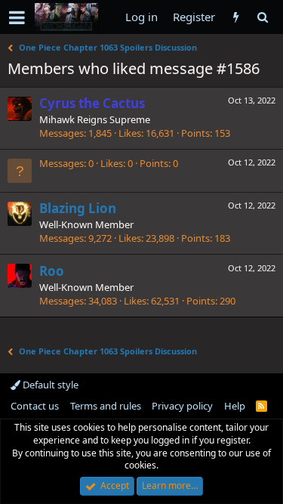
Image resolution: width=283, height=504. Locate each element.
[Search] (262, 17)
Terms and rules (105, 406)
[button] (17, 17)
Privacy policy (182, 406)
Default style (49, 384)
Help (234, 406)
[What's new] (236, 17)
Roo (51, 271)
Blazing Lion (77, 208)
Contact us (35, 406)
